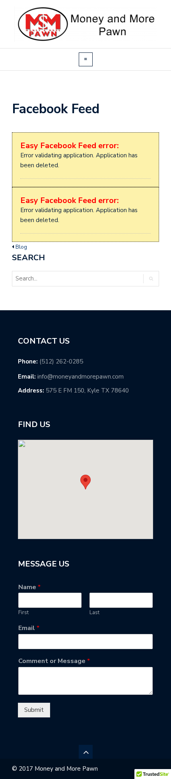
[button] (85, 482)
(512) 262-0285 (61, 361)
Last (94, 612)
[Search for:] (45, 278)
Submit (34, 710)
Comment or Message (54, 661)
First (23, 612)
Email (28, 628)
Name (29, 587)
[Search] (151, 278)
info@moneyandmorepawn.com (80, 377)
